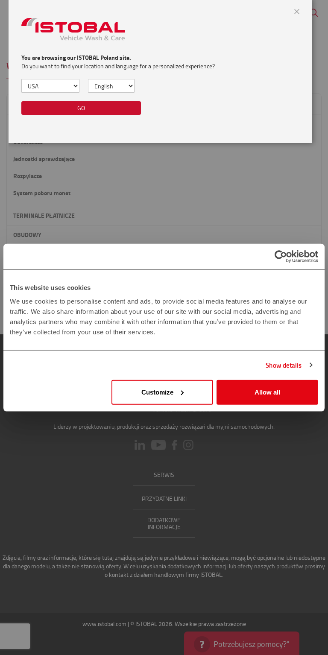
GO (81, 108)
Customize (157, 391)
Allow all (267, 391)
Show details (284, 365)
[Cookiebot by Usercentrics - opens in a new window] (280, 256)
